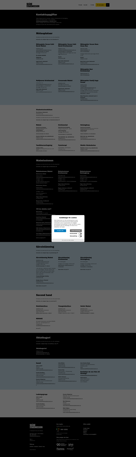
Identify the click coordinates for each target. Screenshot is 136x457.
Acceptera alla (60, 230)
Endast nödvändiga (75, 230)
